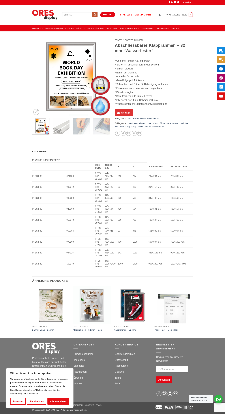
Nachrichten (163, 28)
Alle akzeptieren (58, 401)
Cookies (119, 371)
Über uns (78, 377)
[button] (159, 14)
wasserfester (158, 126)
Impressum (79, 360)
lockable (184, 123)
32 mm (155, 123)
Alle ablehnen (37, 401)
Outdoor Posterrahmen (136, 118)
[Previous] (37, 76)
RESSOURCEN (147, 28)
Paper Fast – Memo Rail (166, 330)
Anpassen (18, 401)
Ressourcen (121, 365)
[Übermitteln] (95, 14)
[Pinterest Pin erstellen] (134, 133)
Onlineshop (112, 28)
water (122, 126)
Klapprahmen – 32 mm (125, 330)
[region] (39, 388)
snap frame (132, 123)
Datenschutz (121, 360)
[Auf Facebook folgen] (169, 2)
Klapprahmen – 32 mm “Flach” (88, 330)
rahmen (148, 126)
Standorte (78, 365)
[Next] (105, 76)
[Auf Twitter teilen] (123, 133)
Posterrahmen (134, 40)
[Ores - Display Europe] (45, 15)
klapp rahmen (137, 126)
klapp (128, 126)
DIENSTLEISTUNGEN (128, 28)
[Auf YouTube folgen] (178, 2)
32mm (162, 123)
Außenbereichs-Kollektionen (59, 28)
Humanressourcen (83, 354)
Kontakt (77, 383)
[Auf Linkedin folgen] (175, 2)
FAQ (117, 383)
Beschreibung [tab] (40, 151)
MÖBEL (79, 28)
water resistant (173, 123)
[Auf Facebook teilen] (117, 133)
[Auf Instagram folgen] (172, 2)
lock (116, 126)
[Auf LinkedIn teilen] (139, 133)
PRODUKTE (36, 28)
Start (118, 40)
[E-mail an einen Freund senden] (128, 133)
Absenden (164, 379)
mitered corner (145, 123)
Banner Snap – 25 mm (43, 330)
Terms (118, 377)
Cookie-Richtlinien (125, 354)
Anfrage (125, 112)
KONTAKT (175, 28)
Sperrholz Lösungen (94, 28)
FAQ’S (99, 405)
